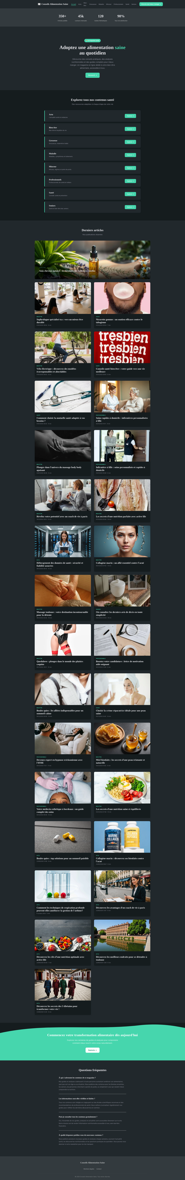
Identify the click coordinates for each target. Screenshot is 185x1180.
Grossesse (92, 4)
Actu (79, 4)
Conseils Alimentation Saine (53, 4)
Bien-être (85, 4)
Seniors (134, 4)
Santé (127, 4)
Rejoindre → (92, 1050)
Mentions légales (89, 1169)
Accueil (73, 4)
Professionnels (118, 4)
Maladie (101, 4)
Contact (98, 1169)
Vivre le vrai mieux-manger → (151, 4)
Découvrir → (92, 75)
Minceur (108, 4)
